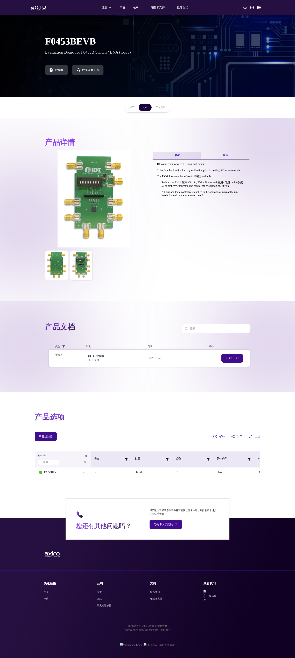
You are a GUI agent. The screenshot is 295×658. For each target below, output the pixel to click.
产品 (46, 592)
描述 (225, 155)
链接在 (212, 595)
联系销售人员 (90, 70)
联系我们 (155, 592)
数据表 (59, 70)
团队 (99, 598)
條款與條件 (131, 629)
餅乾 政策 (159, 629)
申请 (122, 7)
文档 (145, 107)
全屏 (257, 436)
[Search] (245, 7)
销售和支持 (156, 598)
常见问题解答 (104, 605)
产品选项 (160, 107)
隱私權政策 (145, 629)
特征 (177, 155)
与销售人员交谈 (163, 524)
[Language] (261, 7)
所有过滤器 (46, 436)
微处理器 (182, 7)
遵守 (168, 629)
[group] (56, 265)
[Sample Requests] (252, 7)
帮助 (222, 436)
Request (232, 358)
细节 (132, 107)
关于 (99, 592)
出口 (239, 436)
